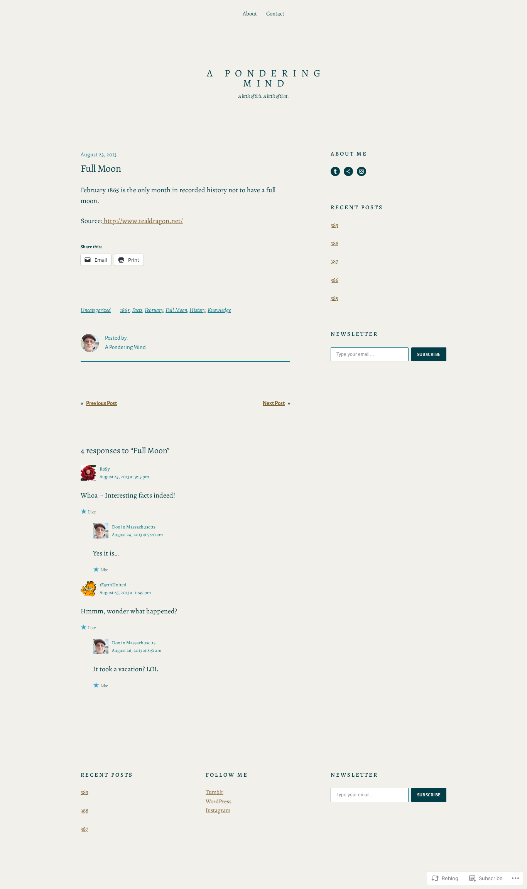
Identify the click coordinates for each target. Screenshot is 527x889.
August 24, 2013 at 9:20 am (137, 534)
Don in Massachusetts (133, 526)
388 (334, 243)
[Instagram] (361, 171)
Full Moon (176, 310)
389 (334, 225)
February (154, 310)
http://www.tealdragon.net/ (142, 220)
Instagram (218, 810)
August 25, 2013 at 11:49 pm (125, 592)
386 (334, 280)
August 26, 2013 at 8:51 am (136, 650)
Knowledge (219, 310)
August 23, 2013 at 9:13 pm (124, 476)
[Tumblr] (335, 171)
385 (334, 298)
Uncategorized (96, 310)
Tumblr (214, 792)
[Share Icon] (348, 171)
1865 (125, 310)
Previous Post (101, 403)
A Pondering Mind (266, 78)
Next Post (274, 403)
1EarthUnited (113, 584)
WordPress (218, 801)
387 (334, 261)
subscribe (429, 354)
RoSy (105, 469)
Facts (137, 310)
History (197, 310)
